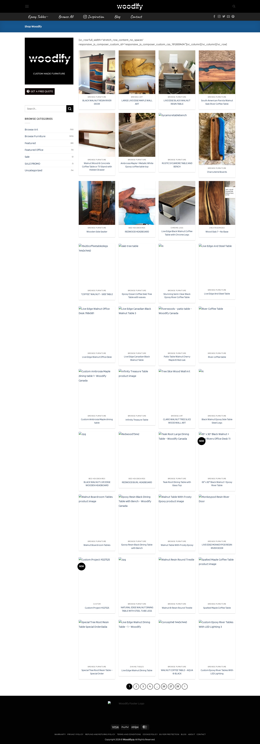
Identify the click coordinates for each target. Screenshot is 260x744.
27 (171, 686)
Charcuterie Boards (217, 171)
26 (164, 686)
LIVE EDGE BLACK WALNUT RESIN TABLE (177, 102)
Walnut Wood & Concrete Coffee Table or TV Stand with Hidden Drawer (97, 166)
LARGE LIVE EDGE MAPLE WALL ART (137, 102)
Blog (117, 16)
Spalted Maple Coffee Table (217, 607)
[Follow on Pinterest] (233, 16)
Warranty (60, 734)
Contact (136, 16)
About (191, 734)
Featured (30, 143)
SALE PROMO (32, 163)
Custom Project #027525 (97, 607)
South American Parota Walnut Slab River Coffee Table (217, 102)
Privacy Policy (75, 734)
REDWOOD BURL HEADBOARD (137, 482)
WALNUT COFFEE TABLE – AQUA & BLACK (177, 672)
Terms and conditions (129, 734)
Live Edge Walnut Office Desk (97, 356)
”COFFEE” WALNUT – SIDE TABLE (97, 294)
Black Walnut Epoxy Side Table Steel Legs (217, 421)
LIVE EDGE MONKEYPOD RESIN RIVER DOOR (217, 546)
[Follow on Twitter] (223, 16)
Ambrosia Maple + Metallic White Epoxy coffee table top (137, 165)
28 (177, 686)
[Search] (234, 6)
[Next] (185, 687)
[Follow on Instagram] (219, 16)
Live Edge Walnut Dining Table (137, 670)
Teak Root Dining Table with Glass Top (177, 483)
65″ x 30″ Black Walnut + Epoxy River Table (217, 483)
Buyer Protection (169, 734)
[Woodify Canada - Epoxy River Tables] (130, 6)
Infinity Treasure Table (137, 419)
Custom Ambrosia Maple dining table (97, 421)
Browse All (65, 16)
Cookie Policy (150, 734)
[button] (27, 6)
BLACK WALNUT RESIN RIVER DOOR (96, 102)
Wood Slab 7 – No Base (217, 231)
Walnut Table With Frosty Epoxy (177, 544)
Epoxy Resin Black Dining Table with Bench (136, 546)
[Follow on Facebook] (214, 16)
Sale (27, 156)
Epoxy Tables (37, 16)
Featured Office (34, 149)
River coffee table (217, 356)
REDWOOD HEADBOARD (137, 231)
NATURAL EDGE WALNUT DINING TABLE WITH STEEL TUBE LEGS (137, 609)
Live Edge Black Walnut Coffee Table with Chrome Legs (176, 233)
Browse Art (31, 129)
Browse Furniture (35, 136)
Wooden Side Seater (96, 231)
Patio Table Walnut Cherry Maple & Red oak (177, 358)
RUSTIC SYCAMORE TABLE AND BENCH (177, 165)
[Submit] (69, 108)
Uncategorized (33, 170)
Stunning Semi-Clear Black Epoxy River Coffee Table (176, 295)
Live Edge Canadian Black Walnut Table (137, 358)
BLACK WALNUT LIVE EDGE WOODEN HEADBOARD (97, 483)
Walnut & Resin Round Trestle (177, 607)
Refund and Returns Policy (100, 734)
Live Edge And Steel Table (217, 293)
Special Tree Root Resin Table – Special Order (97, 672)
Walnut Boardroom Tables (96, 544)
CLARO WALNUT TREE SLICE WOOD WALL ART (177, 421)
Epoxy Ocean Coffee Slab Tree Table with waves (137, 295)
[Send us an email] (228, 16)
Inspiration (96, 16)
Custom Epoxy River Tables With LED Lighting (217, 672)
